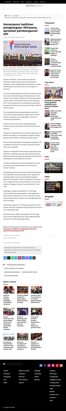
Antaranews (8, 1)
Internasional (23, 379)
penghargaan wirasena (12, 272)
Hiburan (21, 382)
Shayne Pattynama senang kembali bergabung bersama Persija (56, 62)
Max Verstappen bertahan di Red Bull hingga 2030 (56, 125)
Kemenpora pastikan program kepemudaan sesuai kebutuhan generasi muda (36, 322)
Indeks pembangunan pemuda (14, 268)
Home (8, 15)
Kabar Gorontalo (24, 371)
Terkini (22, 1)
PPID (51, 400)
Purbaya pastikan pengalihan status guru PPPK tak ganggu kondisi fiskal (56, 135)
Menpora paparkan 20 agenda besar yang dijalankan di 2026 (36, 345)
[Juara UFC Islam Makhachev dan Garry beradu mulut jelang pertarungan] (47, 72)
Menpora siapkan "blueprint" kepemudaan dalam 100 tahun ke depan (22, 299)
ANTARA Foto (54, 394)
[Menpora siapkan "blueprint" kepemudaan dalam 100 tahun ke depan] (22, 290)
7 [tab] (61, 192)
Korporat (53, 397)
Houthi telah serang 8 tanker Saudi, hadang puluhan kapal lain (56, 31)
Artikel (36, 376)
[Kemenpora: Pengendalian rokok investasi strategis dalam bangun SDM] (9, 336)
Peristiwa (22, 374)
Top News (35, 1)
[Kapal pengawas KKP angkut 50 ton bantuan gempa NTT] (47, 41)
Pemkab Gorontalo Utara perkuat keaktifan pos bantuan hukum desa (53, 104)
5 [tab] (59, 174)
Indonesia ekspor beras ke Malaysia (53, 229)
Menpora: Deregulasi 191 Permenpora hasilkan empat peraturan (22, 345)
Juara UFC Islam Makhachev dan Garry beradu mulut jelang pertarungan (56, 73)
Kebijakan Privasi (55, 379)
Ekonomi (21, 376)
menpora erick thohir (29, 272)
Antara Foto (16, 1)
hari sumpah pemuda (11, 275)
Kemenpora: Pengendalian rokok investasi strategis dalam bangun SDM (8, 345)
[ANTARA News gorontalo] (34, 6)
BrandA (52, 391)
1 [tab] (48, 174)
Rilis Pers (42, 1)
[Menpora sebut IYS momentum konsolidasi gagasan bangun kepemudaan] (36, 290)
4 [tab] (56, 174)
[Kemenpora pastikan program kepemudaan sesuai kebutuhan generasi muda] (36, 311)
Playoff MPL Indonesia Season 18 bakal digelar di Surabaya (56, 51)
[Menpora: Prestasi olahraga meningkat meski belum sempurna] (9, 290)
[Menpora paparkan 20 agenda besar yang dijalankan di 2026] (36, 336)
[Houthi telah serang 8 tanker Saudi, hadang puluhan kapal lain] (47, 30)
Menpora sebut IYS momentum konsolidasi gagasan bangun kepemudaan (36, 299)
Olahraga (15, 15)
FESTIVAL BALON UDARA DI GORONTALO (53, 168)
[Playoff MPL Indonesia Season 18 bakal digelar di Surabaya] (47, 51)
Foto (47, 157)
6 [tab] (59, 192)
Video (47, 177)
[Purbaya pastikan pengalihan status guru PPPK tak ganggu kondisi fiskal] (47, 134)
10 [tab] (56, 194)
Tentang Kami (54, 382)
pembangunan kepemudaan (16, 264)
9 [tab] (53, 194)
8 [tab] (51, 194)
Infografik (49, 197)
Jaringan (52, 371)
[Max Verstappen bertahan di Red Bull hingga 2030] (47, 126)
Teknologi (37, 374)
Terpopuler (29, 1)
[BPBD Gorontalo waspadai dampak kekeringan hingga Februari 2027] (47, 113)
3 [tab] (53, 174)
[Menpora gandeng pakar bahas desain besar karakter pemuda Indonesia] (22, 311)
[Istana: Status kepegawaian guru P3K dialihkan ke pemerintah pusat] (47, 145)
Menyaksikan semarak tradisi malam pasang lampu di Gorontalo (53, 186)
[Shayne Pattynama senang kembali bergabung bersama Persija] (47, 61)
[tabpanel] (54, 167)
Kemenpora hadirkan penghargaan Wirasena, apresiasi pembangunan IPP (28, 17)
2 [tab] (51, 174)
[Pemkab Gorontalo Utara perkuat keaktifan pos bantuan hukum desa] (54, 92)
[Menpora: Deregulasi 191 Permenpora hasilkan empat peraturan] (22, 336)
